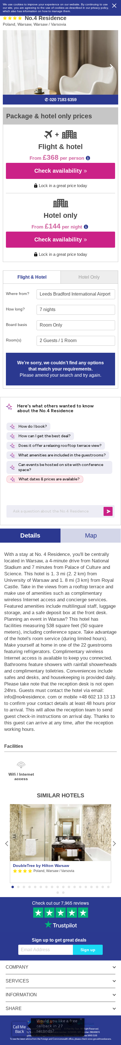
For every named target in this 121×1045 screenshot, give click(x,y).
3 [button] (24, 887)
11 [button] (69, 887)
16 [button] (97, 887)
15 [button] (91, 887)
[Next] (114, 844)
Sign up (87, 950)
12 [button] (74, 887)
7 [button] (46, 887)
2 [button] (18, 887)
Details (30, 535)
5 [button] (35, 887)
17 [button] (103, 887)
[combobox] (76, 294)
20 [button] (63, 893)
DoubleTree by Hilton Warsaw (41, 865)
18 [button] (108, 887)
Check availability (59, 171)
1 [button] (12, 887)
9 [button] (57, 887)
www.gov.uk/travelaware (99, 1039)
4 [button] (29, 887)
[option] (60, 843)
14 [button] (86, 887)
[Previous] (7, 844)
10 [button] (63, 887)
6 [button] (41, 887)
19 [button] (57, 893)
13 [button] (80, 887)
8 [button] (52, 887)
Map (91, 535)
